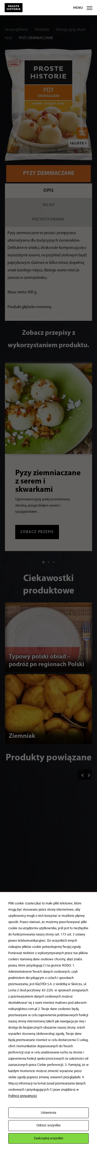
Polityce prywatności (22, 1096)
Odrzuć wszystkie (48, 1125)
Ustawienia (48, 1112)
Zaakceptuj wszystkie (48, 1138)
